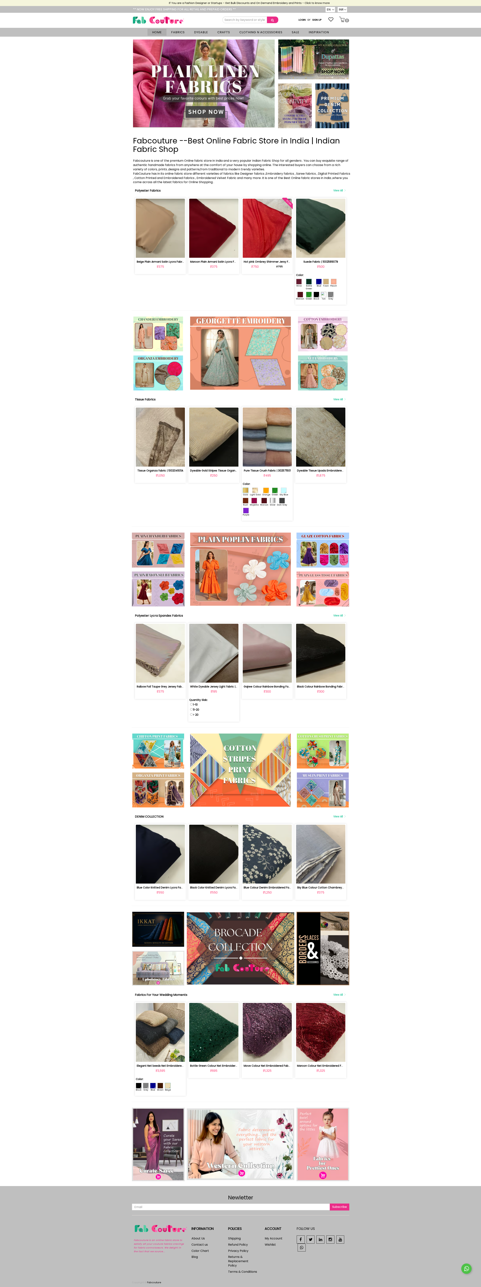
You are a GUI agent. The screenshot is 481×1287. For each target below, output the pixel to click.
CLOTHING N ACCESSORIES (260, 32)
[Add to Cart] (151, 253)
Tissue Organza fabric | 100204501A (160, 470)
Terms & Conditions (242, 1272)
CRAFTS (223, 32)
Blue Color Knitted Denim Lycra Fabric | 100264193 (169, 887)
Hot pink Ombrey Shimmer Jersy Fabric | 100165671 (276, 262)
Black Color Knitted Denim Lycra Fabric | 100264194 (223, 887)
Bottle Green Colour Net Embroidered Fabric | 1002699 (225, 1066)
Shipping (234, 1238)
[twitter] (311, 1239)
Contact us (199, 1244)
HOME (157, 32)
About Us (198, 1238)
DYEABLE (201, 32)
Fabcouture (154, 1282)
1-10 (195, 704)
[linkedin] (320, 1239)
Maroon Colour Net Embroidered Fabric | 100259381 (330, 1066)
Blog (194, 1257)
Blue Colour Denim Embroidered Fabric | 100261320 (276, 887)
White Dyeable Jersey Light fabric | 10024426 (219, 686)
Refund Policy (238, 1244)
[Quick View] (169, 253)
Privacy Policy (238, 1251)
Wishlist (270, 1244)
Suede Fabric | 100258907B (320, 262)
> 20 (195, 715)
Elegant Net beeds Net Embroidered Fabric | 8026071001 (173, 1066)
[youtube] (340, 1239)
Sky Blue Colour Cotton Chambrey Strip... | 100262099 (331, 887)
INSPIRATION (319, 32)
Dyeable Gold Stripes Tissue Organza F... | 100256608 (224, 470)
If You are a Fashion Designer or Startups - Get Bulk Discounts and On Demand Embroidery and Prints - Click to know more (215, 3)
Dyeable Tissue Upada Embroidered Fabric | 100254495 (332, 470)
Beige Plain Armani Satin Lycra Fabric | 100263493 (169, 262)
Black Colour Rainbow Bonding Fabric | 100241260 (328, 686)
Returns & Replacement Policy (238, 1261)
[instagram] (330, 1239)
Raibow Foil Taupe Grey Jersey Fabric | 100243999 (169, 686)
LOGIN (302, 20)
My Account (273, 1238)
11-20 (196, 710)
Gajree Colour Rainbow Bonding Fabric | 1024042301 (277, 686)
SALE (295, 32)
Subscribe (339, 1207)
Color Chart (200, 1251)
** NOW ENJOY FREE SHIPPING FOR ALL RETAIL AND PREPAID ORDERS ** (184, 9)
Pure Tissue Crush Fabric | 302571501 (267, 470)
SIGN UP (317, 20)
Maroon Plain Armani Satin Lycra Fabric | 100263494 (223, 262)
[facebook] (301, 1239)
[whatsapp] (302, 1247)
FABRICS (178, 32)
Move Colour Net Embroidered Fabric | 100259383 (275, 1066)
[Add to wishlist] (160, 253)
